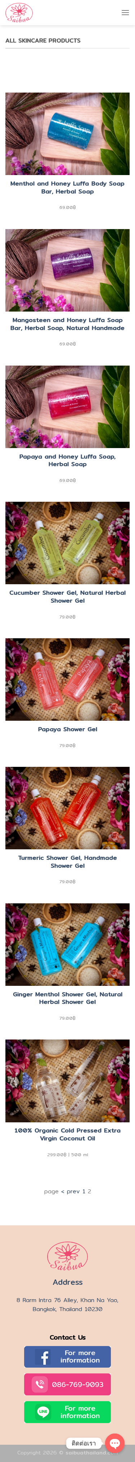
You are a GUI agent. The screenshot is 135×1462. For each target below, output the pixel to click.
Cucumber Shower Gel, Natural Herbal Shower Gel (67, 597)
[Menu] (125, 12)
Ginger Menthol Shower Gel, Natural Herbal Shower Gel (67, 998)
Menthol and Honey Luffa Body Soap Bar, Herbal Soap (67, 188)
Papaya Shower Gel (67, 729)
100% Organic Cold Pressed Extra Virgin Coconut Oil (68, 1135)
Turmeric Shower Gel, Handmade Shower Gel (67, 862)
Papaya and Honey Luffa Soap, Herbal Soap (67, 461)
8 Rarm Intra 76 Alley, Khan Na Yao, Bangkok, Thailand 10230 (67, 1305)
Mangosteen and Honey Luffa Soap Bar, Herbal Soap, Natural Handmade (67, 324)
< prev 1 (73, 1191)
